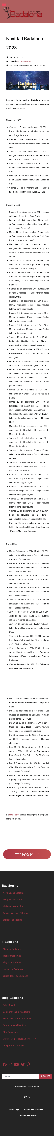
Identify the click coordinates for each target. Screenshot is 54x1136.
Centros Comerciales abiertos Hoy (19, 1038)
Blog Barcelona (10, 1032)
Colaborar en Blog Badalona (16, 1012)
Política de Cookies (28, 1115)
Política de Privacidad (33, 1109)
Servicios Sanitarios (12, 919)
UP (25, 1097)
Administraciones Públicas (15, 913)
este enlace (14, 815)
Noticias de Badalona (13, 893)
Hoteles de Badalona (13, 969)
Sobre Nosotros (10, 1005)
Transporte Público (12, 955)
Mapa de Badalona (12, 949)
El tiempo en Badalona (14, 906)
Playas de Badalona (12, 962)
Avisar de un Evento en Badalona (27, 854)
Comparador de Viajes (13, 1045)
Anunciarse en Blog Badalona (17, 1018)
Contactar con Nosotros (14, 1025)
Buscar (46, 1076)
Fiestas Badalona (24, 61)
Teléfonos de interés (13, 899)
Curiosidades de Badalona (15, 976)
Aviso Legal (14, 1109)
